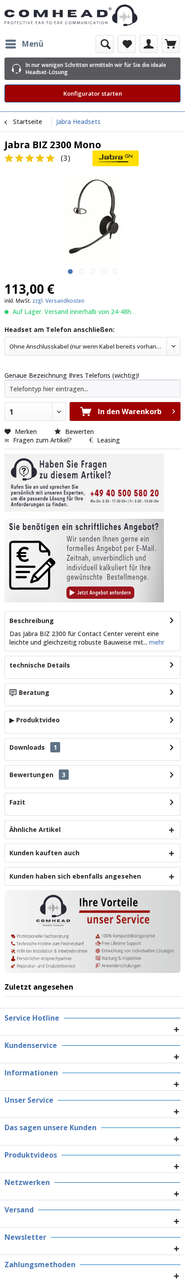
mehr (155, 642)
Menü (33, 44)
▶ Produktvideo (34, 720)
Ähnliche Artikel (35, 829)
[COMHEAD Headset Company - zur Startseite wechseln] (92, 15)
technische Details (39, 665)
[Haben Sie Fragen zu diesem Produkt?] (84, 483)
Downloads (27, 747)
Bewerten (78, 431)
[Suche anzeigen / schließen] (105, 44)
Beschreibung (31, 620)
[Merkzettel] (127, 44)
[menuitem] (24, 44)
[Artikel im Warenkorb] (171, 44)
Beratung (34, 692)
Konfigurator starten (92, 93)
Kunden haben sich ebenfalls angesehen (75, 876)
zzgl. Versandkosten (58, 301)
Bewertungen (31, 774)
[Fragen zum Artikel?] (84, 560)
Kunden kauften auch (44, 853)
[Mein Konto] (149, 44)
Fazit (17, 802)
